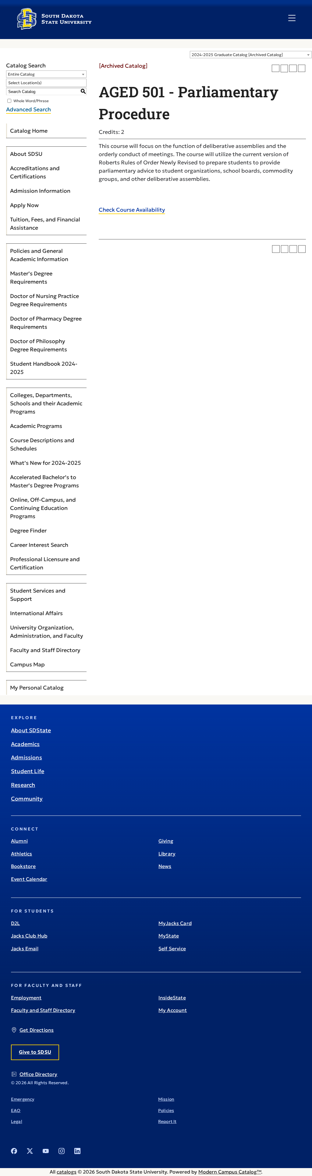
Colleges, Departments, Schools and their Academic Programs (46, 403)
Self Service (172, 948)
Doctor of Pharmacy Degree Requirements (46, 322)
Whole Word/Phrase (31, 101)
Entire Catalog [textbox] (21, 74)
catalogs (66, 1172)
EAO (15, 1110)
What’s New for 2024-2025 (45, 462)
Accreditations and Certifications (35, 172)
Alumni (19, 841)
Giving (165, 841)
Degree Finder (28, 530)
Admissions (26, 757)
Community (27, 798)
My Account (172, 1010)
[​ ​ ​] (292, 18)
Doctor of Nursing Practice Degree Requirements (44, 300)
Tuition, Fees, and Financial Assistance (45, 223)
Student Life (27, 771)
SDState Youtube (46, 1151)
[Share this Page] (284, 68)
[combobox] (251, 54)
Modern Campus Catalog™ (229, 1172)
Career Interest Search (39, 544)
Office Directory (39, 1074)
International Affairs (36, 613)
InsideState (172, 998)
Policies (166, 1110)
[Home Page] (54, 27)
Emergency (22, 1099)
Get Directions (37, 1030)
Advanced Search (28, 109)
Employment (26, 998)
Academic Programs (36, 425)
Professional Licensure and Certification (45, 563)
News (165, 866)
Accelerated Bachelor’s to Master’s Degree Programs (44, 481)
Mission (166, 1099)
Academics (25, 744)
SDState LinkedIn (77, 1151)
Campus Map (27, 664)
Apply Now (24, 205)
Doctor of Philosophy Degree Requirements (38, 345)
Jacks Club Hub (29, 936)
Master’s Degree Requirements (31, 277)
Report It (167, 1121)
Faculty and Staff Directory (45, 650)
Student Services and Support (38, 594)
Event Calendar (29, 879)
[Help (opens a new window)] (302, 68)
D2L (15, 923)
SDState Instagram (61, 1151)
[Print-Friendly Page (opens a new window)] (293, 68)
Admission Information (40, 190)
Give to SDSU (35, 1052)
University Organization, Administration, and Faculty (46, 631)
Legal (16, 1121)
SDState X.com (30, 1151)
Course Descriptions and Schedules (42, 444)
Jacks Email (24, 948)
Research (23, 784)
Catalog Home (29, 130)
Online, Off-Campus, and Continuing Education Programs (43, 508)
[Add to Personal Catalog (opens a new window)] (275, 68)
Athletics (21, 854)
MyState (168, 936)
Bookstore (23, 866)
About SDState (31, 730)
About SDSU (26, 153)
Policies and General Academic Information (39, 255)
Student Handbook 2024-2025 (43, 367)
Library (167, 854)
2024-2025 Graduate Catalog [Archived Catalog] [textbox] (237, 54)
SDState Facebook (14, 1151)
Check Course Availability (132, 209)
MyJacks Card (175, 923)
